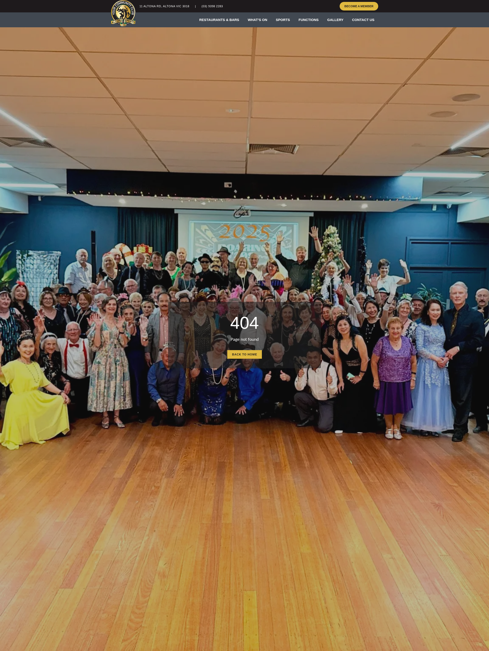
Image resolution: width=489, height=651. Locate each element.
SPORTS (283, 20)
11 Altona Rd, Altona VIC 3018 (164, 6)
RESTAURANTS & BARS (219, 20)
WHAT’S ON (257, 20)
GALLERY (335, 20)
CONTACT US (363, 20)
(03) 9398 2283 (212, 6)
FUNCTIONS (309, 20)
